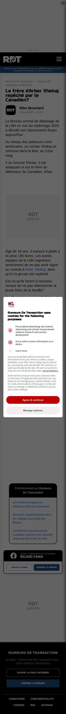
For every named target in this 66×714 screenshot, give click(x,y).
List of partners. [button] (50, 370)
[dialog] (33, 357)
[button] (33, 350)
